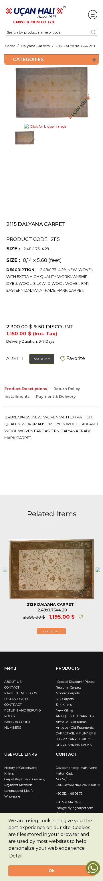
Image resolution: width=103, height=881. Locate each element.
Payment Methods (18, 785)
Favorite (75, 358)
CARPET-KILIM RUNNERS (76, 733)
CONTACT (11, 687)
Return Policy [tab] (67, 388)
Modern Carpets (68, 693)
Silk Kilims (64, 705)
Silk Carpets (65, 699)
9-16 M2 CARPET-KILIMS (74, 739)
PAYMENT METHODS (20, 693)
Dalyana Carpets (35, 46)
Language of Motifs (18, 791)
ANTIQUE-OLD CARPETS (75, 716)
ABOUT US (12, 682)
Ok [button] (51, 870)
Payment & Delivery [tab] (56, 396)
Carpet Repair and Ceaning (24, 779)
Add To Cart (42, 359)
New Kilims (64, 710)
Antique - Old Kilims (71, 722)
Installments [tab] (17, 396)
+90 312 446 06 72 (69, 794)
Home (10, 46)
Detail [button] (16, 856)
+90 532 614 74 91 (69, 802)
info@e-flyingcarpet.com (74, 808)
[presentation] (5, 569)
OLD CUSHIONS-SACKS (74, 745)
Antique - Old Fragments (75, 728)
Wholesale (12, 796)
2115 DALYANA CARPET (76, 46)
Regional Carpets (68, 687)
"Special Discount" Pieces (75, 682)
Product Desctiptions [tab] (26, 388)
